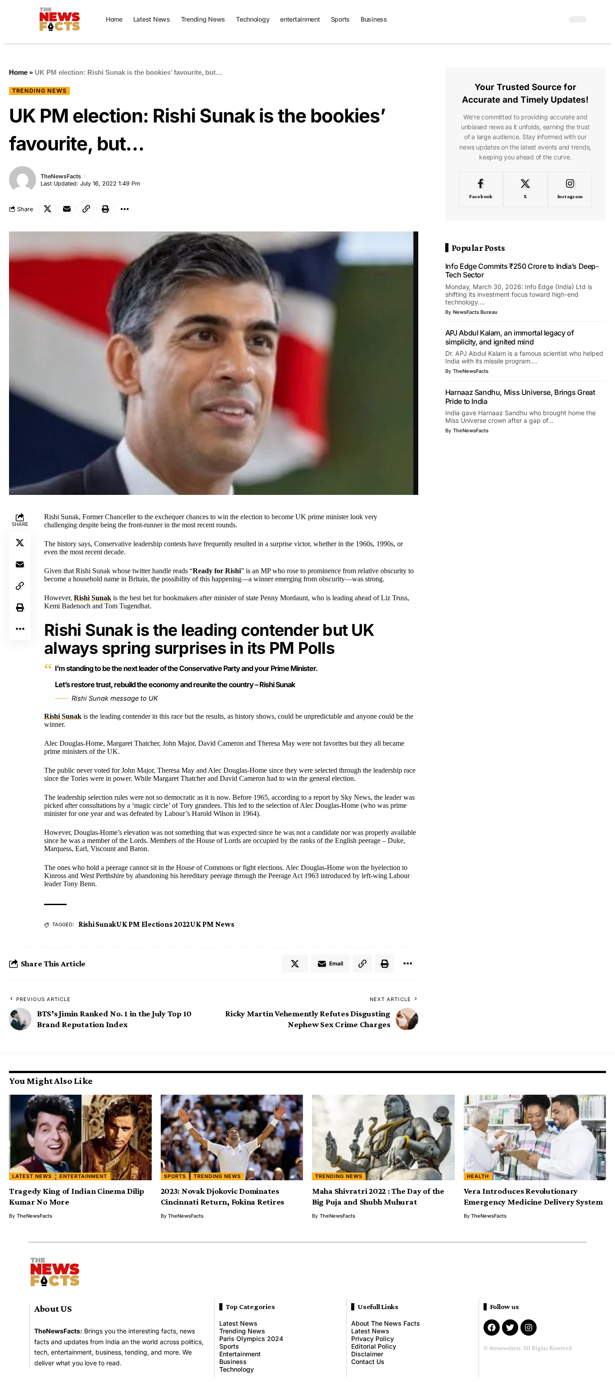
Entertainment (83, 1176)
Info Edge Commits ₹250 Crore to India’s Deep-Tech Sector (522, 271)
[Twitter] (510, 1327)
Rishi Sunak (92, 598)
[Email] (67, 209)
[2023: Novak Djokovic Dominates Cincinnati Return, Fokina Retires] (232, 1137)
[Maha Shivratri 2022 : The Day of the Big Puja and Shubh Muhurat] (383, 1137)
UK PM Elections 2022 (153, 924)
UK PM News (212, 924)
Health (478, 1176)
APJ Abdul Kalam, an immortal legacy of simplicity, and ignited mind (509, 337)
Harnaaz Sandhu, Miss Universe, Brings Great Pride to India (520, 397)
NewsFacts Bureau (475, 312)
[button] (557, 19)
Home (18, 72)
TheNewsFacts (61, 176)
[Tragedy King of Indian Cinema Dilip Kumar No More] (80, 1137)
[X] (525, 190)
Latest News (32, 1176)
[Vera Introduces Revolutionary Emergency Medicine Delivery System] (535, 1137)
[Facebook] (481, 190)
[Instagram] (570, 190)
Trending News (39, 90)
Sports (175, 1176)
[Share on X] (47, 209)
